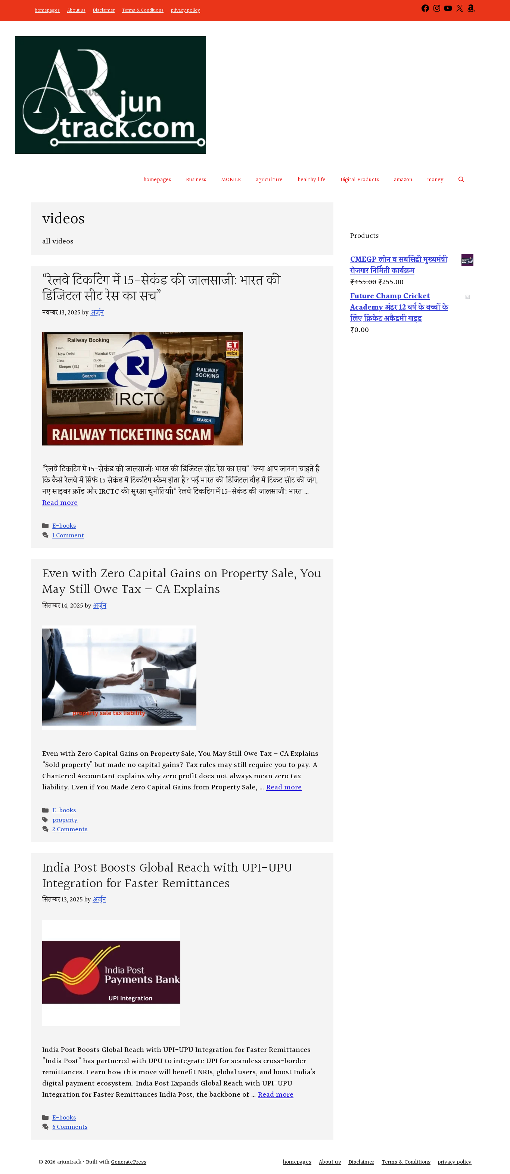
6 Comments (69, 1127)
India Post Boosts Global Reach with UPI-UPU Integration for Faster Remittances (167, 876)
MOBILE (231, 180)
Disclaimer (104, 10)
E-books (64, 526)
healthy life (312, 180)
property (65, 820)
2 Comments (69, 829)
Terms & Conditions (143, 10)
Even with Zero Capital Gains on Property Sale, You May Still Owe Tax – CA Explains (181, 582)
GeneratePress (128, 1162)
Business (196, 180)
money (435, 180)
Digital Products (359, 180)
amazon (403, 180)
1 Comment (68, 536)
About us (76, 10)
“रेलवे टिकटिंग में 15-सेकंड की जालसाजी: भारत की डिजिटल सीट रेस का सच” (161, 289)
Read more (60, 503)
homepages (47, 10)
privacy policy (185, 10)
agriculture (269, 180)
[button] (461, 180)
